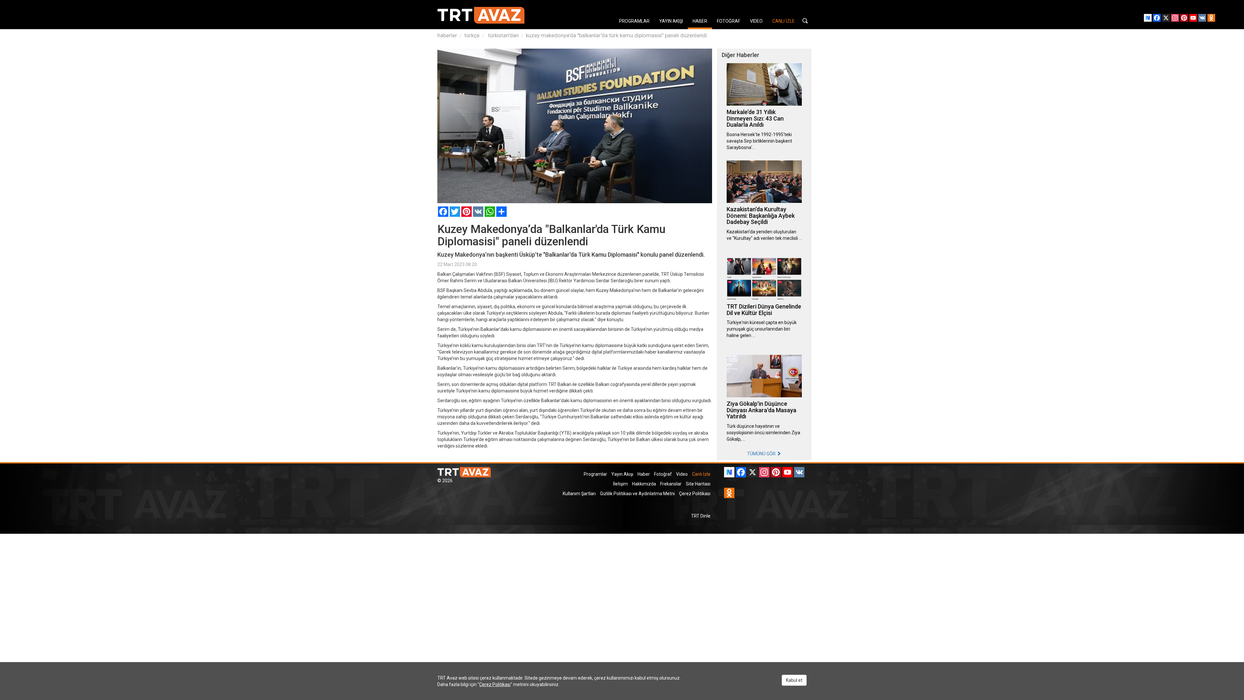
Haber (644, 474)
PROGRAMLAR (634, 21)
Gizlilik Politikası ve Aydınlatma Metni (637, 493)
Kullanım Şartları (579, 493)
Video (682, 474)
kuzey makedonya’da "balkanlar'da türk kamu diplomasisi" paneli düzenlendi (616, 35)
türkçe (471, 35)
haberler (447, 35)
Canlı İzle (701, 474)
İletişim (620, 483)
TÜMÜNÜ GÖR (762, 453)
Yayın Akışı (622, 474)
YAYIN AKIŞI (671, 21)
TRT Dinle (700, 516)
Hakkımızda (644, 483)
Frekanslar (671, 483)
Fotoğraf (663, 474)
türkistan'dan (503, 35)
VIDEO (756, 21)
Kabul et (794, 680)
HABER (700, 21)
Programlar (595, 474)
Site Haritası (698, 483)
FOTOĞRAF (728, 21)
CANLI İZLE (783, 21)
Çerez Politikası (694, 493)
